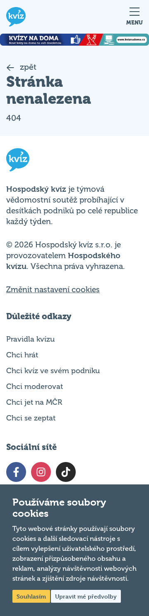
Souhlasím (31, 596)
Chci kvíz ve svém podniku (53, 371)
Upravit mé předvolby (86, 596)
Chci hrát (22, 355)
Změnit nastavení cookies (53, 289)
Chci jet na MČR (34, 402)
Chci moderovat (34, 386)
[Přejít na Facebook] (16, 472)
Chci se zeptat (30, 418)
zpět (27, 67)
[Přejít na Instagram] (41, 472)
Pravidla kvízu (30, 339)
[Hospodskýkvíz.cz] (16, 17)
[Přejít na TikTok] (66, 472)
